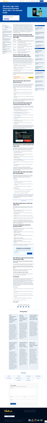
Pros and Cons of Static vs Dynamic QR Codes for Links (39, 85)
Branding (36, 64)
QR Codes (17, 301)
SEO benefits (16, 179)
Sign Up (19, 140)
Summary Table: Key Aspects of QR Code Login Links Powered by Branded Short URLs (7, 32)
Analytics (36, 34)
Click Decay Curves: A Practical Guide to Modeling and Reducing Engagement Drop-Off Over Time (39, 37)
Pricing (27, 140)
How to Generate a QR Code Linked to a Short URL (39, 81)
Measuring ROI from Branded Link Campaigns (39, 63)
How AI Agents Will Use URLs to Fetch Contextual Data (39, 45)
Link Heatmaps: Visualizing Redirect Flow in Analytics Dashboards (39, 28)
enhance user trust (27, 281)
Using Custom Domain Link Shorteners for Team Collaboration (39, 67)
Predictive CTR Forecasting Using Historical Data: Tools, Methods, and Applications (39, 33)
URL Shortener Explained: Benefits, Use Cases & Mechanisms (38, 51)
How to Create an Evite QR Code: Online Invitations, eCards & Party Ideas (39, 77)
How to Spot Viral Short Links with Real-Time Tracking (39, 59)
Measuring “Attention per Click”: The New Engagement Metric (39, 41)
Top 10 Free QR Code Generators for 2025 (39, 89)
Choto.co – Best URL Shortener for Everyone (39, 55)
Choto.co (19, 46)
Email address (16, 251)
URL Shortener (37, 56)
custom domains (21, 49)
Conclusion (3, 53)
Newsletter (6, 27)
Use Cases (16, 302)
